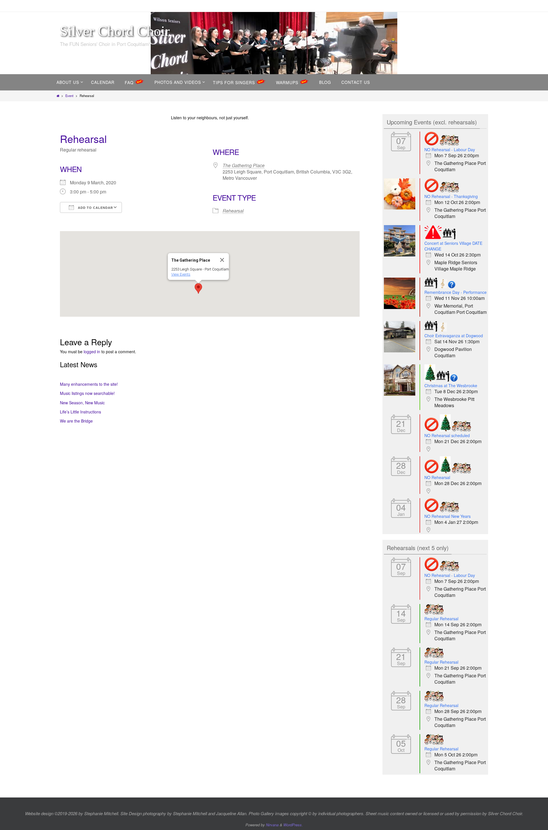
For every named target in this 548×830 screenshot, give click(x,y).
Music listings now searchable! (87, 393)
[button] (198, 288)
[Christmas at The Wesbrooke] (401, 394)
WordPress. (293, 824)
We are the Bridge (76, 421)
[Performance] (449, 238)
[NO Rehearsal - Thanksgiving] (401, 208)
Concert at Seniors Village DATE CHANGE (453, 246)
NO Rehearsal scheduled (447, 435)
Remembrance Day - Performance (455, 292)
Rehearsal (233, 210)
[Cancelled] (431, 144)
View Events (180, 274)
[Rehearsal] (449, 144)
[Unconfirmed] (451, 287)
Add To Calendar (95, 207)
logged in (92, 351)
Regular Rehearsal (441, 618)
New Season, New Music (82, 402)
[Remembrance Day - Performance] (401, 307)
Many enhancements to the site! (89, 384)
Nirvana (272, 824)
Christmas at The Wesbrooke (450, 385)
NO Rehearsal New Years (447, 516)
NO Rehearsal (437, 477)
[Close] (222, 260)
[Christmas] (429, 380)
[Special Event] (442, 287)
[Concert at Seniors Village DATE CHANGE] (401, 255)
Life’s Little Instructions (80, 412)
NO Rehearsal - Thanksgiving (451, 196)
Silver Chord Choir (115, 31)
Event (69, 95)
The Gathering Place (244, 165)
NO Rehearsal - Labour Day (449, 149)
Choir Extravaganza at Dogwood (453, 335)
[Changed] (433, 238)
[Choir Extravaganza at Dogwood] (401, 351)
